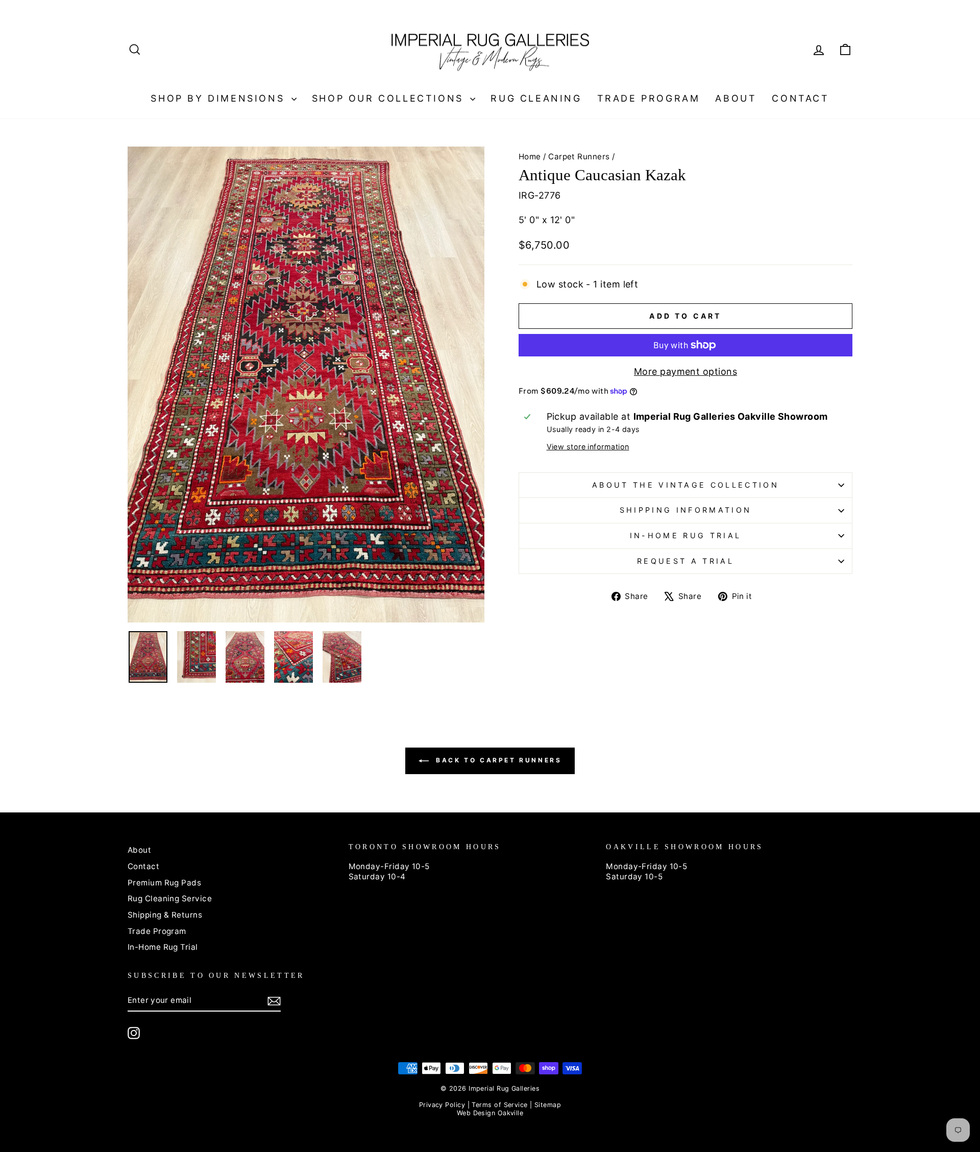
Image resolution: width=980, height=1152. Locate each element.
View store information (588, 446)
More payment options (685, 371)
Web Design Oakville (490, 1113)
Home (530, 156)
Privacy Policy (442, 1105)
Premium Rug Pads (164, 882)
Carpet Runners (578, 156)
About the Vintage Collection (685, 485)
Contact (800, 98)
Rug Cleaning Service (170, 898)
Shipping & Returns (165, 915)
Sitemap (547, 1105)
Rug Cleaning (536, 98)
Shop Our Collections (390, 98)
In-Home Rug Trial (685, 535)
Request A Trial (685, 561)
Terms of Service (499, 1105)
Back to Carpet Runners (497, 760)
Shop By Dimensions (219, 98)
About (735, 98)
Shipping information (685, 510)
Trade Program (648, 98)
